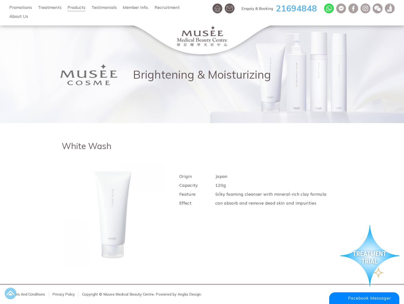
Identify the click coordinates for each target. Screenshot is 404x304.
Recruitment (167, 7)
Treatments (49, 7)
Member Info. (135, 7)
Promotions (20, 7)
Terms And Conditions (27, 294)
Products (76, 7)
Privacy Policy (63, 294)
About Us (18, 16)
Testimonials (104, 7)
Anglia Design (189, 294)
